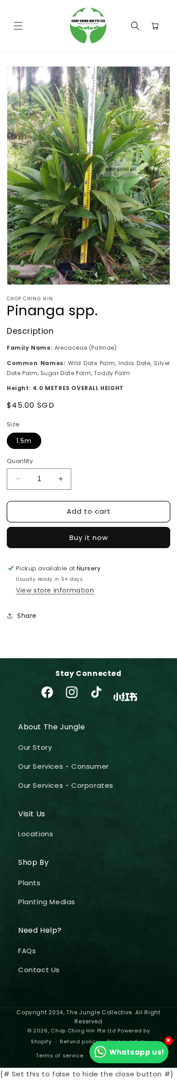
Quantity (20, 461)
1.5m (24, 440)
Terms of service (59, 1055)
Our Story (35, 747)
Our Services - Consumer (63, 766)
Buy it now (88, 537)
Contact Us (39, 969)
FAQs (27, 950)
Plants (29, 882)
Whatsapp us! (136, 1052)
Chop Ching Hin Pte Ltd (83, 1030)
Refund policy (79, 1041)
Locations (35, 834)
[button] (18, 26)
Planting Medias (46, 901)
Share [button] (27, 615)
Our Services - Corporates (65, 785)
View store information (55, 590)
